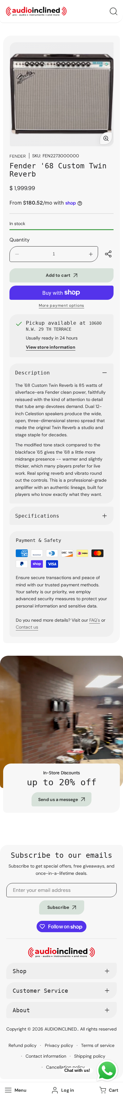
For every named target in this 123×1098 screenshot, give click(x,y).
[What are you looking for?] (113, 11)
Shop (19, 971)
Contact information (46, 1056)
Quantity (19, 239)
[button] (108, 1090)
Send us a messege (58, 799)
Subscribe (58, 907)
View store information (50, 347)
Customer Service (40, 990)
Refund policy (23, 1045)
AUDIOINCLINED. (61, 1029)
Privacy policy (59, 1045)
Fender (17, 156)
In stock (17, 223)
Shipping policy (89, 1056)
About (21, 1010)
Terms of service (97, 1045)
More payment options (61, 305)
